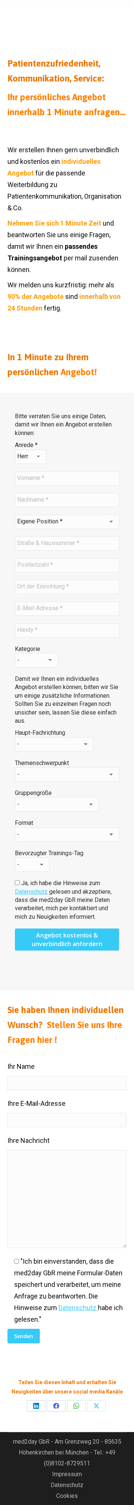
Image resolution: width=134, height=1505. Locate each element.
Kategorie (27, 648)
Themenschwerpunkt (42, 763)
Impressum (67, 1474)
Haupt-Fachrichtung (40, 732)
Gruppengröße (33, 792)
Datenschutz (32, 891)
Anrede (26, 445)
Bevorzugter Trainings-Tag (49, 853)
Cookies (67, 1495)
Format (24, 822)
